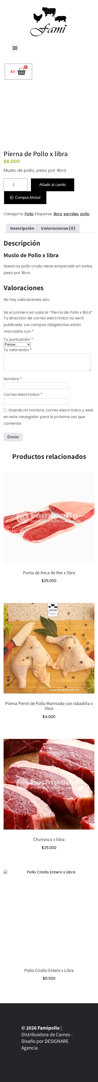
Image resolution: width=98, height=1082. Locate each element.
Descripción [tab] (22, 228)
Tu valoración (18, 350)
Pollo (29, 214)
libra (58, 214)
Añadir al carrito (52, 185)
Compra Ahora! (27, 198)
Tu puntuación (18, 339)
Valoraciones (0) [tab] (58, 228)
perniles (71, 214)
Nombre (13, 379)
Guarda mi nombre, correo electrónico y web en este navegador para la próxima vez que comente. (48, 416)
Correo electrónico (23, 394)
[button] (15, 48)
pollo (84, 214)
